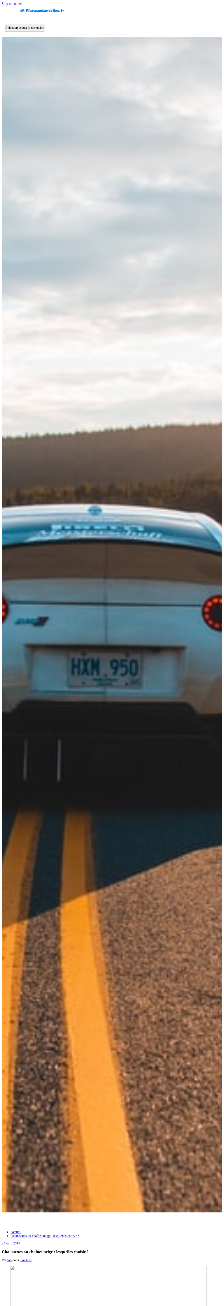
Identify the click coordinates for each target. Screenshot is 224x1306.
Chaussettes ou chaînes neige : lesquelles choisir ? (44, 1236)
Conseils (26, 1260)
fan (9, 1260)
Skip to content (12, 3)
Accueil (15, 1232)
